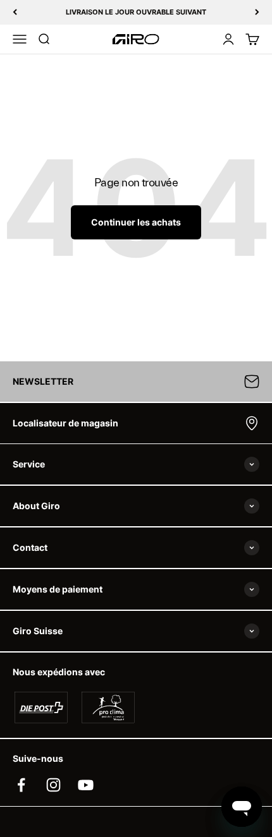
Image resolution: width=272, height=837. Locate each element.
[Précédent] (15, 12)
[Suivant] (257, 12)
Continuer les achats (136, 222)
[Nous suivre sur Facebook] (21, 784)
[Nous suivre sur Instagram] (53, 784)
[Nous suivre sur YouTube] (85, 784)
